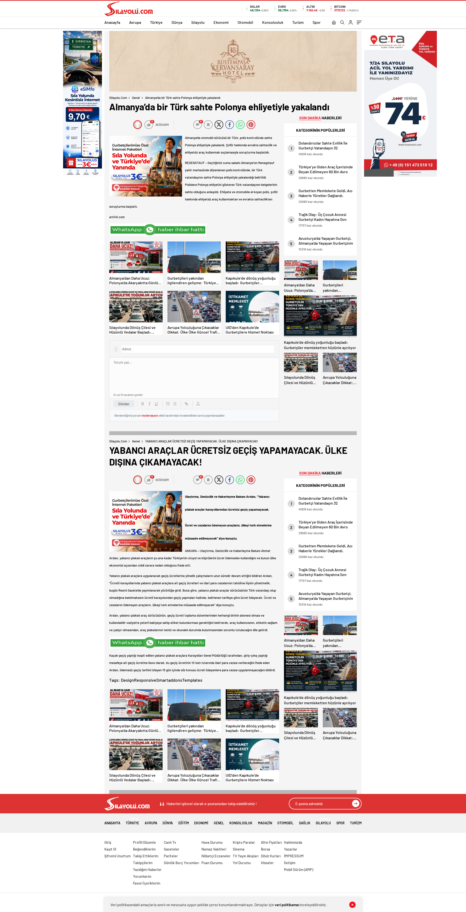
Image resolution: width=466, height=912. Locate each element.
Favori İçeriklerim (146, 883)
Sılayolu (198, 22)
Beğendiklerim (144, 849)
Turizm (298, 22)
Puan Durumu (212, 862)
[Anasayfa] (334, 23)
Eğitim (183, 823)
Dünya (177, 22)
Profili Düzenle (144, 842)
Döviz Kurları (271, 856)
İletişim (289, 862)
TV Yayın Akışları (245, 856)
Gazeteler (171, 849)
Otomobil (245, 22)
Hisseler (267, 862)
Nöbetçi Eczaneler (216, 856)
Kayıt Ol (110, 849)
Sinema (238, 849)
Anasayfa (112, 22)
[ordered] (168, 404)
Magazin (265, 823)
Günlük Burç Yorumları (181, 862)
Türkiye (156, 22)
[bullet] (174, 404)
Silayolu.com (118, 98)
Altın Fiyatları (271, 842)
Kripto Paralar (244, 842)
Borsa (265, 849)
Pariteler (171, 856)
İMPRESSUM (294, 856)
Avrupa (135, 22)
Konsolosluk (272, 22)
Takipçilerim (142, 862)
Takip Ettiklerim (145, 856)
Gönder (124, 404)
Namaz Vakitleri (213, 849)
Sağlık (304, 823)
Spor (317, 22)
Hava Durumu (212, 842)
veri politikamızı (287, 905)
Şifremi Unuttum (117, 856)
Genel (136, 98)
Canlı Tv (170, 842)
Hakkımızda (293, 842)
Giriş (107, 842)
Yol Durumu (242, 862)
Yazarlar (290, 849)
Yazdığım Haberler (147, 869)
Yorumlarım (142, 876)
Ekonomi (221, 22)
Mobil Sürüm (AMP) (298, 869)
